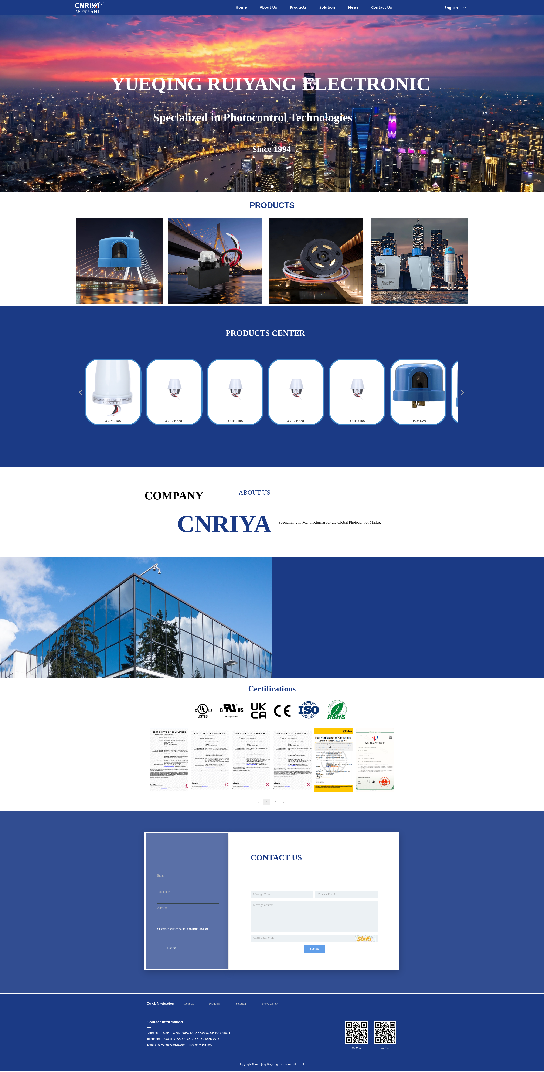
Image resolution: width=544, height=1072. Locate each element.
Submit (314, 948)
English (451, 7)
